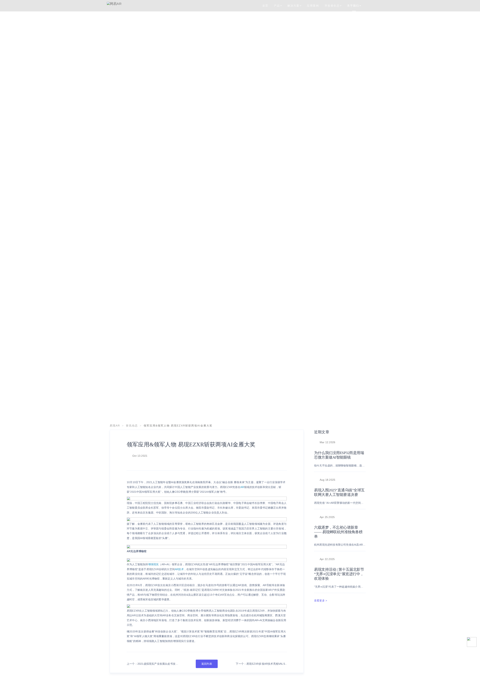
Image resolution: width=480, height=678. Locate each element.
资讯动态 (132, 425)
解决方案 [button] (293, 5)
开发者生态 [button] (332, 5)
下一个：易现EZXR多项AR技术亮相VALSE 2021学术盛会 (261, 664)
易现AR (115, 425)
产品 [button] (277, 5)
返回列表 (206, 663)
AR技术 (179, 569)
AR (242, 487)
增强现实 (153, 564)
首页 (265, 5)
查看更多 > (320, 600)
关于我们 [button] (353, 5)
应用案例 (313, 5)
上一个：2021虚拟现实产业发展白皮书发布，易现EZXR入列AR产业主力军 (151, 664)
